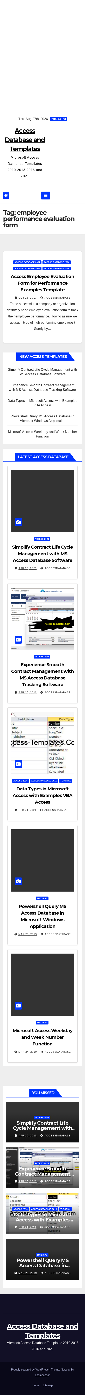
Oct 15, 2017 (28, 297)
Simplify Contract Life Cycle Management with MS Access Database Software (42, 553)
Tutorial (65, 781)
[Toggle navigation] (45, 195)
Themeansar (42, 1375)
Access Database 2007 (27, 262)
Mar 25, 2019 (27, 934)
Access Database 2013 (27, 268)
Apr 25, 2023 (28, 692)
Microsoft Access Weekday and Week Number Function (42, 1037)
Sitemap (48, 1385)
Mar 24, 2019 (27, 1051)
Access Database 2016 (57, 268)
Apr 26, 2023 (28, 568)
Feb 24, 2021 (28, 810)
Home (35, 1385)
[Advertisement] (42, 55)
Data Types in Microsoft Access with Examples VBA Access (43, 795)
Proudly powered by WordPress (30, 1369)
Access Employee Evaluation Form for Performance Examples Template (42, 283)
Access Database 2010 (57, 262)
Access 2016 (20, 781)
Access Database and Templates (25, 140)
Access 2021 (42, 539)
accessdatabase (57, 297)
